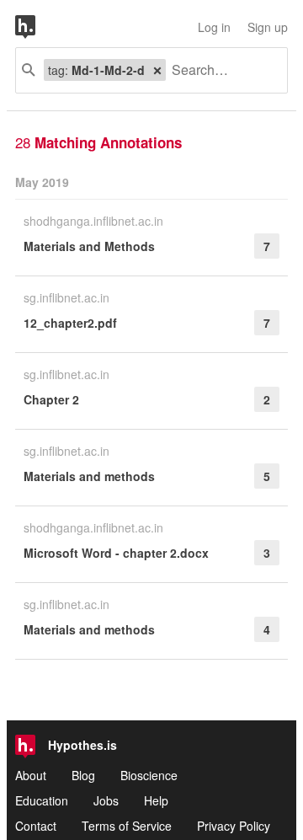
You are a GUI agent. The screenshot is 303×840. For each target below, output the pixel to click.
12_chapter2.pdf (70, 322)
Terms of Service (127, 825)
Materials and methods (89, 476)
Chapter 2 (51, 399)
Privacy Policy (233, 825)
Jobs (106, 800)
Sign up (267, 27)
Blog (83, 775)
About (30, 775)
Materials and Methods (89, 246)
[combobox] (220, 70)
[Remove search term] (157, 70)
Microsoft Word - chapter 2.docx (116, 552)
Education (41, 800)
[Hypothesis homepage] (38, 27)
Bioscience (149, 775)
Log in (214, 27)
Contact (35, 825)
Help (156, 800)
